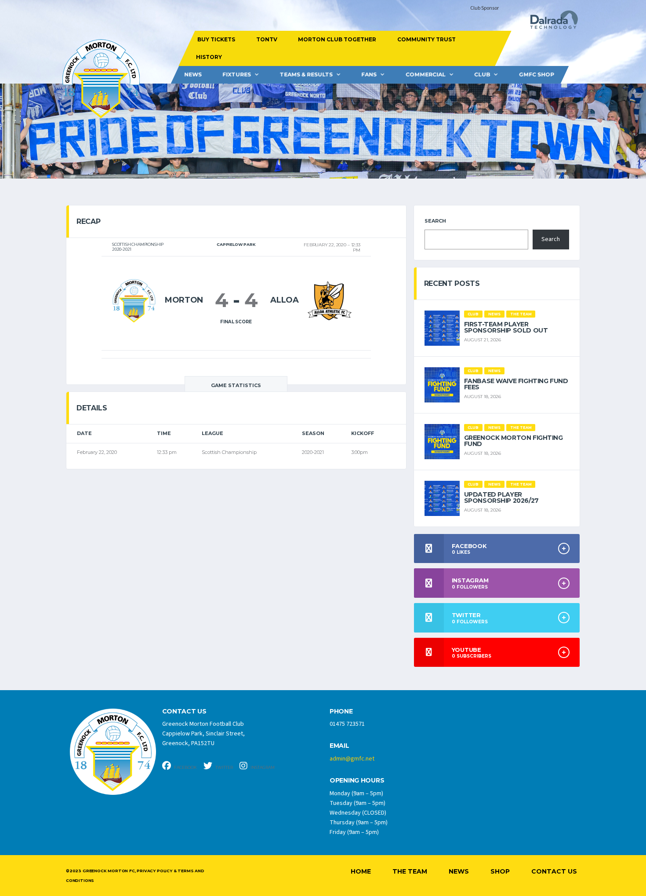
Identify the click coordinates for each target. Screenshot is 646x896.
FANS (369, 74)
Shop (500, 871)
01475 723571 (347, 724)
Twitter (223, 767)
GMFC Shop (536, 74)
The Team (409, 871)
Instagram (262, 767)
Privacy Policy (154, 870)
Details (91, 408)
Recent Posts (452, 283)
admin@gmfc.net (352, 758)
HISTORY (208, 57)
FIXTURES (236, 74)
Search (435, 221)
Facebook (185, 767)
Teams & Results (306, 74)
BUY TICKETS (216, 39)
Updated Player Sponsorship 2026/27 (501, 497)
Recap (88, 221)
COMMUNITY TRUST (426, 39)
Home (361, 871)
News (193, 74)
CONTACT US (184, 711)
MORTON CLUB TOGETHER (337, 39)
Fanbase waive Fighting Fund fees (516, 384)
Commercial (426, 74)
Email (339, 746)
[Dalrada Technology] (550, 22)
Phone (341, 711)
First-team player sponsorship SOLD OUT (506, 327)
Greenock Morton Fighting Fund (513, 441)
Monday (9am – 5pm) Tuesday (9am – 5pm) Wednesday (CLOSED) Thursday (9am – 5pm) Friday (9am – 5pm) (359, 813)
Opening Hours (357, 780)
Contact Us (554, 871)
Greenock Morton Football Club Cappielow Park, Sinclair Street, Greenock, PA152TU (203, 734)
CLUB (482, 74)
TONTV (266, 39)
